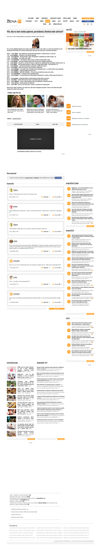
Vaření (41, 21)
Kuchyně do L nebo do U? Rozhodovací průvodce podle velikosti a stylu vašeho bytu (77, 530)
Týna (57, 124)
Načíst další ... (57, 308)
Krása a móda (67, 18)
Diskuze (72, 21)
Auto (59, 21)
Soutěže (65, 21)
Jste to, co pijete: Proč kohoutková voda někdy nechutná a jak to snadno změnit (50, 537)
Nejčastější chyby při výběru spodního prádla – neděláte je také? (50, 533)
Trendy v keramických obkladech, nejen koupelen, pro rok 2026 (77, 533)
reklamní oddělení (42, 503)
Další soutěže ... (90, 52)
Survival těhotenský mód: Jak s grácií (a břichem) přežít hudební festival (22, 528)
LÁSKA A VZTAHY (16, 118)
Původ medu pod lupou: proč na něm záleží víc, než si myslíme (77, 535)
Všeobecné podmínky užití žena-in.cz (19, 509)
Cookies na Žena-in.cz (16, 514)
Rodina (75, 18)
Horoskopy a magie (55, 18)
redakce (28, 497)
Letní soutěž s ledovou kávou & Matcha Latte (79, 49)
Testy (36, 21)
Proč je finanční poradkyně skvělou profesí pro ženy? (21, 535)
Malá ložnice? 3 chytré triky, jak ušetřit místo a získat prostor (77, 537)
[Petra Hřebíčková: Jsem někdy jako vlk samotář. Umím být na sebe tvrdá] (16, 101)
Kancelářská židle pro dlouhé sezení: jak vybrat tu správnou (50, 535)
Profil (45, 24)
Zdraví (53, 21)
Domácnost (44, 18)
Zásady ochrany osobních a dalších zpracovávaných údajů (24, 512)
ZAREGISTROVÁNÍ (29, 178)
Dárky (37, 18)
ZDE (30, 495)
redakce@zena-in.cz (41, 498)
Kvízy (77, 21)
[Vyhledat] (84, 24)
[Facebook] (91, 24)
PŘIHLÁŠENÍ (36, 178)
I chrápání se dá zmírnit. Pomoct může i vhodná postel (49, 528)
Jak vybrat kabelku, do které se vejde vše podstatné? (21, 533)
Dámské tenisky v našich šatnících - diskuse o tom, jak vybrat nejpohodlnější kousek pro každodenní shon (50, 530)
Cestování (30, 18)
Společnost (29, 21)
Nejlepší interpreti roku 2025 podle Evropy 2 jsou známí (22, 537)
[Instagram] (87, 24)
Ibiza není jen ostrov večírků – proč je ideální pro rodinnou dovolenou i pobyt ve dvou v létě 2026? (22, 530)
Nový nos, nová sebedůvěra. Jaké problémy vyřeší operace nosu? (77, 528)
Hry (50, 24)
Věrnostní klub (57, 24)
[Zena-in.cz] (15, 21)
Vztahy (48, 21)
